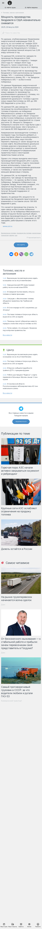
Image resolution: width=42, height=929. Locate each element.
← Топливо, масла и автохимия (12, 12)
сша (16, 235)
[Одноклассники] (16, 254)
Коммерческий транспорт (11, 701)
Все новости (7, 335)
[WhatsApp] (26, 254)
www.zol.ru (7, 226)
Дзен (3, 605)
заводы (11, 235)
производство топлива (24, 233)
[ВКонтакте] (11, 254)
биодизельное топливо (8, 233)
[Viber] (21, 254)
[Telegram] (31, 254)
